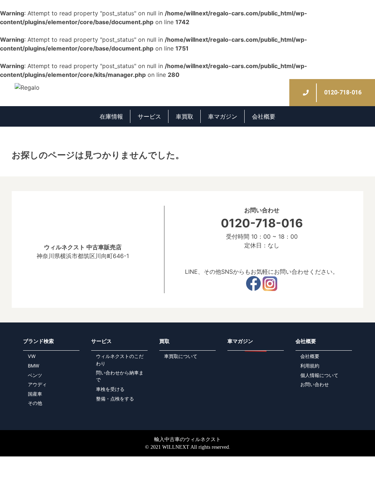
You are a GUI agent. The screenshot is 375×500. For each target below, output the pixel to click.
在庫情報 (111, 116)
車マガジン (222, 116)
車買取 (184, 116)
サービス (149, 116)
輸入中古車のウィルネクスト (187, 439)
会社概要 (263, 116)
